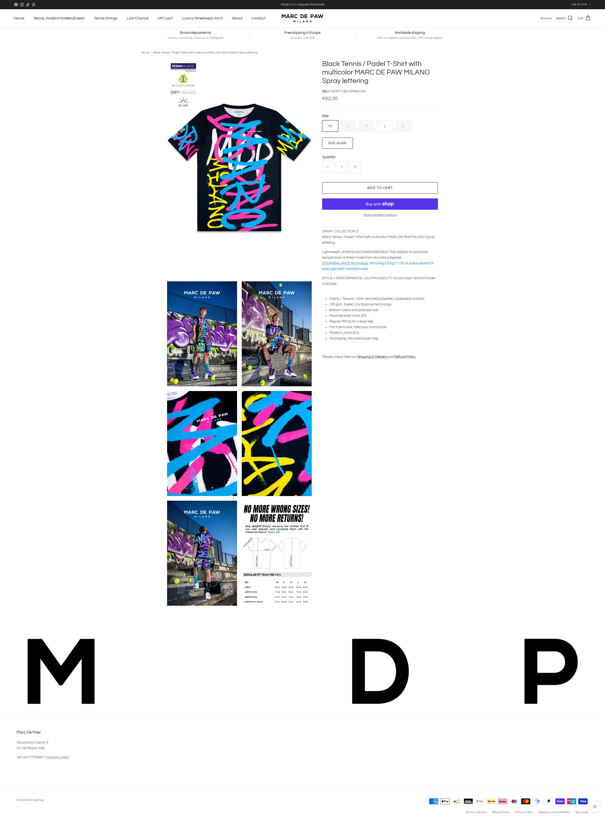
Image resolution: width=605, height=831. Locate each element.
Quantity (328, 157)
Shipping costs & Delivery (554, 812)
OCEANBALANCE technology (345, 263)
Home (19, 18)
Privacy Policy (524, 812)
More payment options (380, 215)
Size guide (337, 143)
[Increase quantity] (355, 167)
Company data (57, 757)
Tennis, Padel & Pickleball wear (59, 18)
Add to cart (380, 188)
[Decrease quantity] (327, 167)
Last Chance (137, 18)
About (237, 18)
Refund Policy (404, 357)
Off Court (165, 18)
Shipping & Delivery (372, 357)
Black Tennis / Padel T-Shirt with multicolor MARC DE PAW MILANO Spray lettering (205, 52)
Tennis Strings (105, 18)
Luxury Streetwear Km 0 (202, 18)
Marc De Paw (35, 800)
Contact (258, 18)
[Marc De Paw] (302, 18)
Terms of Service (476, 812)
